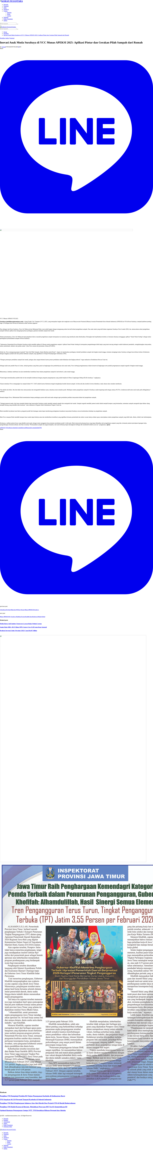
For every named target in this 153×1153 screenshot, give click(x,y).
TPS (40, 427)
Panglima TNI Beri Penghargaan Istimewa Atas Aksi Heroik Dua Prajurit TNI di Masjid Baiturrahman (37, 1103)
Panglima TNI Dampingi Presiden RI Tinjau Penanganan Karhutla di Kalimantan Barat (32, 1096)
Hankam (6, 17)
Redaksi (6, 1120)
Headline (2, 38)
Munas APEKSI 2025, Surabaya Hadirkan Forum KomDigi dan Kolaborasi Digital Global (22, 616)
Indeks (5, 20)
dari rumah (19, 427)
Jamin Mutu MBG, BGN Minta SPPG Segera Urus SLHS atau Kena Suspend (23, 627)
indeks (7, 38)
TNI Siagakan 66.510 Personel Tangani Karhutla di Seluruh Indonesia (25, 1099)
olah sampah (32, 427)
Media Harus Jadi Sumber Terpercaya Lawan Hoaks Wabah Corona (21, 623)
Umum (5, 11)
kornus (4, 47)
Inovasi (24, 427)
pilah (37, 427)
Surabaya (6, 9)
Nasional (6, 6)
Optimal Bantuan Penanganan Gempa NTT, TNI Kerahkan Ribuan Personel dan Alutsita (33, 1110)
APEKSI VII (3, 427)
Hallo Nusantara (8, 19)
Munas (27, 427)
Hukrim (9, 12)
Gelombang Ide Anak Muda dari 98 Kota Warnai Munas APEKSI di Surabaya (19, 609)
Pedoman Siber (8, 1126)
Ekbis (8, 14)
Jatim (5, 8)
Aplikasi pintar (11, 427)
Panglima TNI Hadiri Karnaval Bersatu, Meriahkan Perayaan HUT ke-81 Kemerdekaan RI (33, 1107)
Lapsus (9, 15)
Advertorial (7, 1122)
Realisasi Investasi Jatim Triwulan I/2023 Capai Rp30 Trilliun (18, 630)
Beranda (6, 4)
